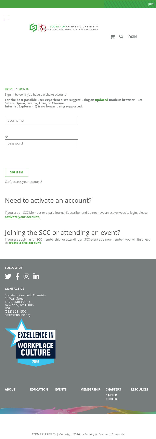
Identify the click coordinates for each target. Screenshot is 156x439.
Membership (90, 389)
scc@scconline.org (17, 315)
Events (60, 389)
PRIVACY (50, 434)
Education (39, 389)
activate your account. (22, 217)
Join (151, 4)
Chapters (113, 389)
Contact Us (14, 289)
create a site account (25, 243)
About (10, 389)
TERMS (36, 434)
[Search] (121, 37)
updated (101, 100)
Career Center (111, 397)
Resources (139, 389)
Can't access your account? (23, 182)
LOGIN (132, 37)
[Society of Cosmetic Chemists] (63, 27)
